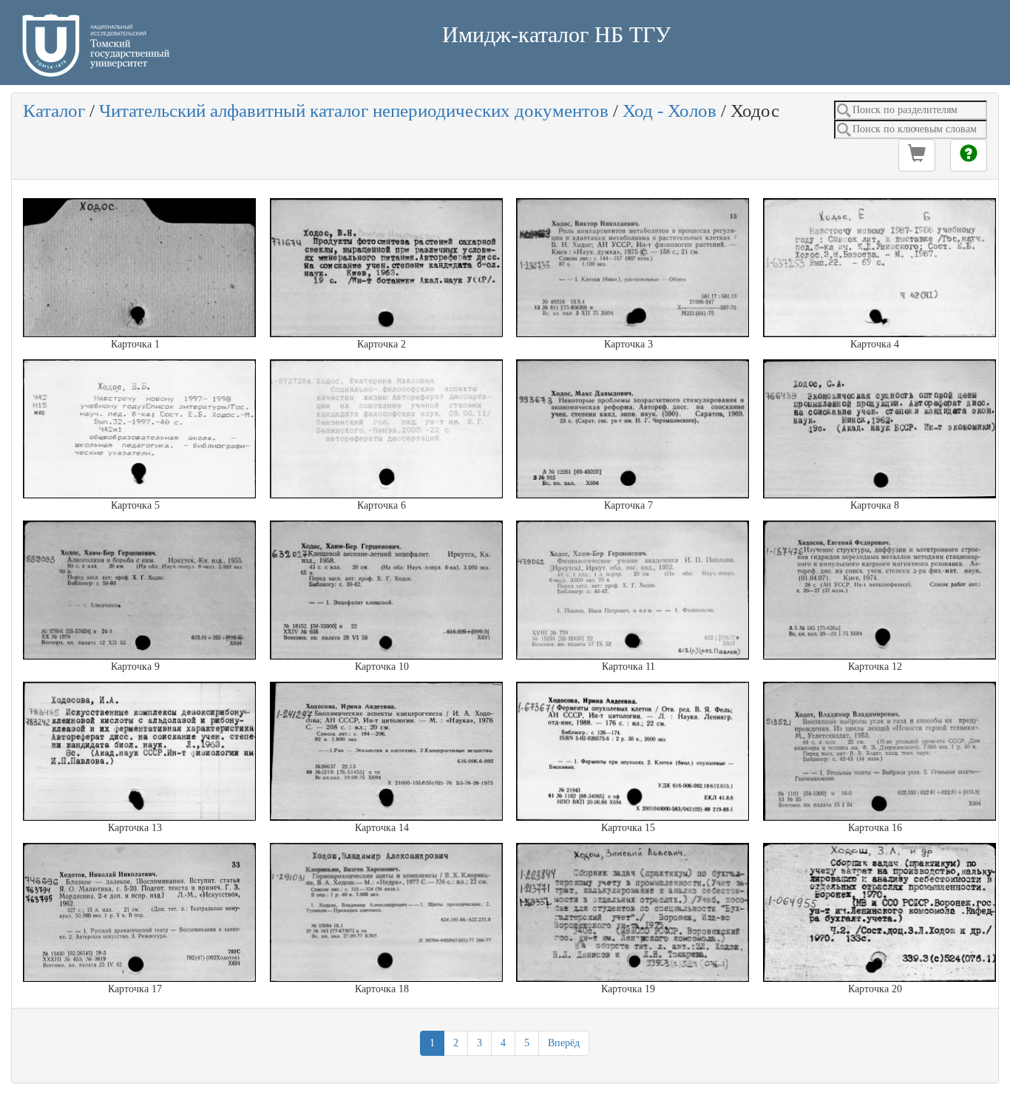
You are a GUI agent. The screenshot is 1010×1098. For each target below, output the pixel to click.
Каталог (54, 111)
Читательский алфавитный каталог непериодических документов (354, 111)
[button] (916, 155)
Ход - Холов (669, 111)
